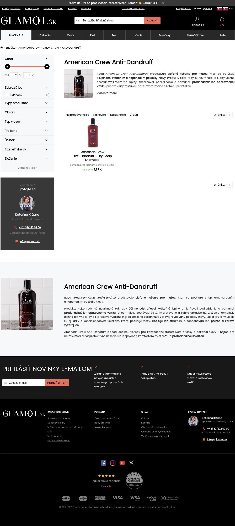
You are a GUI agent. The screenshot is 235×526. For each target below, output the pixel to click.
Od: (7, 75)
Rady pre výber (102, 422)
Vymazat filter (27, 168)
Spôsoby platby (56, 422)
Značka (10, 48)
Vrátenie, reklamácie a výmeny (64, 427)
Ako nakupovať (102, 427)
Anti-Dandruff (71, 48)
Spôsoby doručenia (58, 418)
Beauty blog (32, 8)
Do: (20, 75)
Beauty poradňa (11, 8)
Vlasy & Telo (50, 48)
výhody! (207, 8)
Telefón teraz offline (133, 8)
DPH (49, 431)
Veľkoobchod (55, 436)
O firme (145, 418)
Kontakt (72, 8)
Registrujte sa (183, 8)
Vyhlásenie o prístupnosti (155, 436)
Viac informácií (107, 93)
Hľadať (152, 20)
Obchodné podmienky (154, 427)
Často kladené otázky (106, 418)
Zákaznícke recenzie (106, 481)
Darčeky (86, 8)
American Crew (29, 48)
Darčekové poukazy (58, 440)
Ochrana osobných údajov (156, 431)
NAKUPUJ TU (150, 3)
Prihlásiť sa (56, 382)
